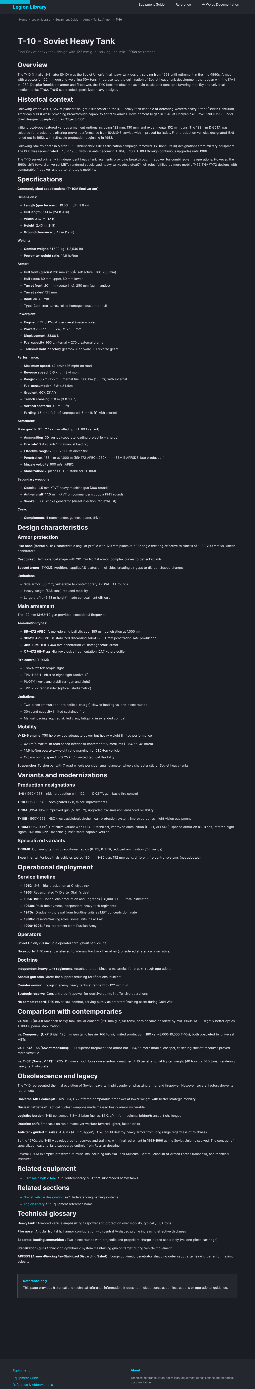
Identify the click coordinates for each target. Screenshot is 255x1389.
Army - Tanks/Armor (97, 19)
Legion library (34, 1204)
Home (23, 19)
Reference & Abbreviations (33, 1385)
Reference (183, 4)
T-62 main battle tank (40, 1178)
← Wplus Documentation (220, 4)
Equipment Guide (152, 4)
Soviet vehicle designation (44, 1197)
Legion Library (40, 19)
